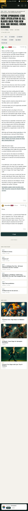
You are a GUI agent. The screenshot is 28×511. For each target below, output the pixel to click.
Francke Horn (20, 73)
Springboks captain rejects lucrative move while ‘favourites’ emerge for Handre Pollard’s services (13, 188)
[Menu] (18, 5)
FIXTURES (3, 1)
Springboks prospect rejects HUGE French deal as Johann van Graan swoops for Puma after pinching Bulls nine (13, 138)
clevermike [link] (7, 205)
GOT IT (13, 507)
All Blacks (8, 149)
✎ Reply (14, 234)
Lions (14, 52)
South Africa (19, 132)
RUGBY (5, 11)
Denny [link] (7, 29)
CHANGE (8, 507)
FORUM (2, 11)
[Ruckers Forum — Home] (4, 5)
